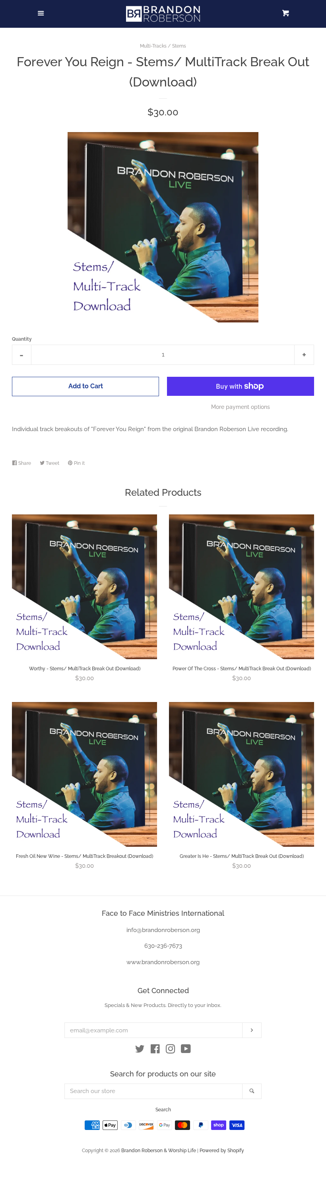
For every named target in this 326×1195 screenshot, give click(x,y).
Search (163, 1110)
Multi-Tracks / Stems (163, 46)
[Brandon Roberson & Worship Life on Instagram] (170, 1050)
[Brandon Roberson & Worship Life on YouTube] (186, 1050)
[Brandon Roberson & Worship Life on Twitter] (140, 1050)
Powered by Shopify (222, 1150)
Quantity (22, 339)
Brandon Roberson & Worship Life (158, 1150)
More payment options (240, 407)
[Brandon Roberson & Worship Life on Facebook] (155, 1050)
